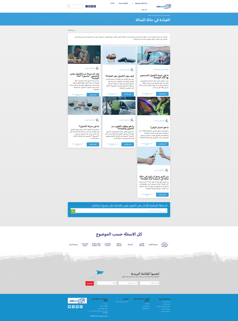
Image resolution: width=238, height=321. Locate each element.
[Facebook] (95, 6)
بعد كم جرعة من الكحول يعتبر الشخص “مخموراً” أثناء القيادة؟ (84, 76)
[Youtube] (89, 6)
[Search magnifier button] (73, 211)
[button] (90, 283)
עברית (112, 3)
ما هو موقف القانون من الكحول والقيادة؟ (122, 127)
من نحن (144, 9)
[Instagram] (73, 306)
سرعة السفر (73, 244)
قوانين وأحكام (141, 244)
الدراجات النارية (85, 244)
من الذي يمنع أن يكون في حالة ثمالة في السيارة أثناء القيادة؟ (154, 177)
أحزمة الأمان (153, 244)
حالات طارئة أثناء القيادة (96, 244)
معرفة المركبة (119, 244)
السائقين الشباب (124, 70)
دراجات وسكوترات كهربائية (164, 244)
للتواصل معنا (123, 3)
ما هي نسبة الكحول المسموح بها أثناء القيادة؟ (154, 76)
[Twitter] (92, 6)
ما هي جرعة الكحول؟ (89, 126)
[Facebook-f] (81, 306)
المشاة (130, 244)
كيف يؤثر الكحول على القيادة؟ (120, 76)
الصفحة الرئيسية (165, 15)
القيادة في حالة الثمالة (161, 69)
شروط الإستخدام (103, 308)
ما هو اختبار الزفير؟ (159, 127)
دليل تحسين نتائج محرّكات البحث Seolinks (98, 312)
